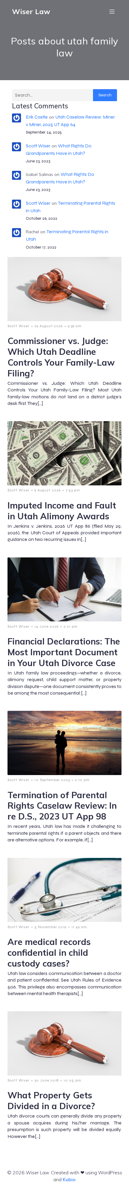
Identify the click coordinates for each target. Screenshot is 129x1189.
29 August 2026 (48, 326)
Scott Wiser (38, 146)
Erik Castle (37, 117)
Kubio (69, 1179)
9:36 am (75, 326)
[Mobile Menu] (112, 11)
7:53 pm (73, 490)
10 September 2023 (52, 780)
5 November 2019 (50, 927)
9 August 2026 (47, 490)
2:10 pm (82, 780)
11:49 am (79, 927)
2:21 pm (71, 626)
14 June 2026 (46, 626)
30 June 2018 (46, 1080)
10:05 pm (72, 1080)
